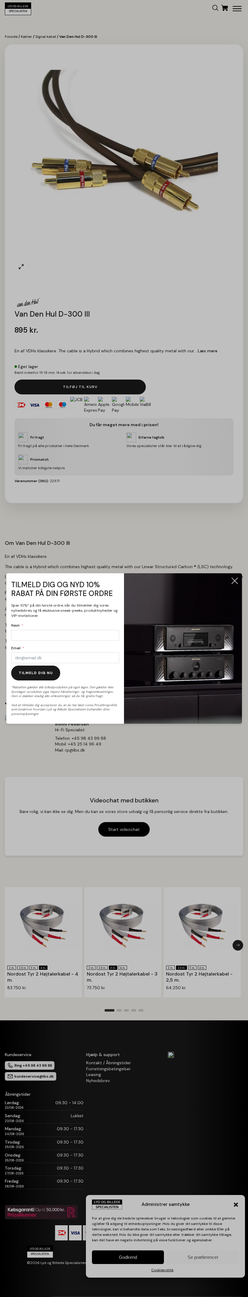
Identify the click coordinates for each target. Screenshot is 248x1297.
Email (16, 648)
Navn (15, 625)
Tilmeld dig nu (36, 672)
